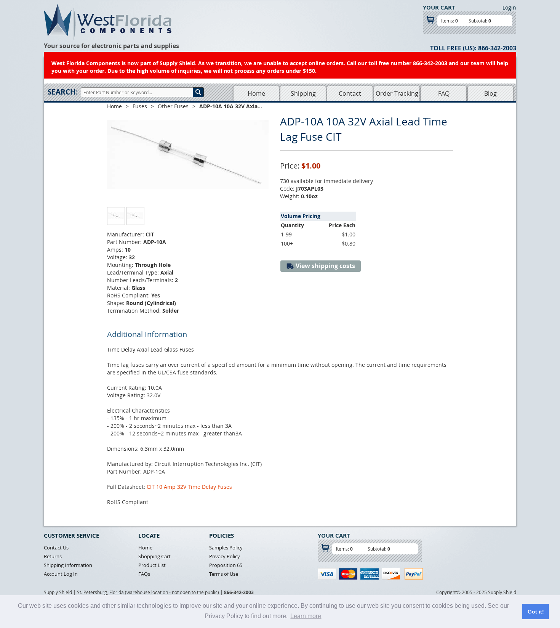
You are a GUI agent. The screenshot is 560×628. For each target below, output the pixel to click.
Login (509, 7)
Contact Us (56, 547)
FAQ (444, 93)
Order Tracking (397, 93)
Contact (350, 93)
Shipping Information (68, 565)
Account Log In (61, 573)
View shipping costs (324, 266)
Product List (152, 565)
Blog (490, 93)
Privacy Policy (224, 556)
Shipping (303, 93)
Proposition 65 (225, 565)
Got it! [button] (536, 612)
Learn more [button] (305, 616)
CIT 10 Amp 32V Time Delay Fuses (189, 486)
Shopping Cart (154, 556)
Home (256, 93)
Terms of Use (223, 573)
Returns (53, 556)
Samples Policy (226, 547)
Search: (63, 91)
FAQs (144, 573)
